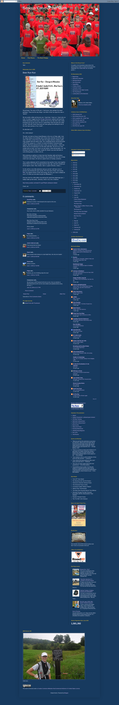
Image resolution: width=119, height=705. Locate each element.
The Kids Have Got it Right (80, 211)
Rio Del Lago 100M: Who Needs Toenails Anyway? (86, 602)
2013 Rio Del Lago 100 (78, 126)
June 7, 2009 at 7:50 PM (33, 265)
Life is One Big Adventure (78, 390)
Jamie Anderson (31, 243)
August (76, 193)
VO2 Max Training (77, 419)
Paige (28, 233)
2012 (74, 175)
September (77, 190)
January (76, 229)
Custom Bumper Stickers (77, 408)
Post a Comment (29, 290)
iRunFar (75, 257)
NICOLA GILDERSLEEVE (79, 284)
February (76, 227)
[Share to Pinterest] (50, 191)
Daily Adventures (77, 291)
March (76, 225)
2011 (74, 178)
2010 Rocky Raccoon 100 (79, 116)
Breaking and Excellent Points (81, 346)
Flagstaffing (75, 84)
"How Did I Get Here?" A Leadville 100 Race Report (87, 580)
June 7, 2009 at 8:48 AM (33, 256)
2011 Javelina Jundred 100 (79, 122)
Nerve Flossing (76, 611)
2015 (74, 169)
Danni (28, 261)
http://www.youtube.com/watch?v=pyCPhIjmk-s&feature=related (40, 183)
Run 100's (75, 432)
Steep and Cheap (77, 426)
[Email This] (43, 191)
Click (75, 218)
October (76, 188)
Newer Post (26, 294)
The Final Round (77, 91)
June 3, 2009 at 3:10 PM (33, 238)
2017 (74, 167)
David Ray (29, 199)
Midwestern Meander (78, 78)
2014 (74, 171)
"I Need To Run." (78, 201)
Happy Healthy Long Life (79, 277)
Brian (37, 139)
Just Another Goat (78, 377)
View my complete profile (84, 104)
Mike (24, 172)
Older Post (62, 294)
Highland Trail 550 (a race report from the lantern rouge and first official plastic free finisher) (82, 252)
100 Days (75, 366)
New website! (76, 384)
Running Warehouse (78, 428)
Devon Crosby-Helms (79, 383)
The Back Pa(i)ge (42, 58)
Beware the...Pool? (85, 569)
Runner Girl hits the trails (79, 340)
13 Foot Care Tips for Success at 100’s (82, 314)
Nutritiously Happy (78, 264)
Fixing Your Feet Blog (78, 313)
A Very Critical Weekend (80, 199)
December (77, 184)
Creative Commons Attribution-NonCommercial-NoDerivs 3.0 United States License (59, 688)
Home (23, 58)
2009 (74, 182)
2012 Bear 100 (76, 124)
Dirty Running (76, 302)
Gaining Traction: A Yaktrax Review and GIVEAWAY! (87, 591)
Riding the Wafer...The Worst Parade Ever (82, 303)
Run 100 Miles (77, 324)
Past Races (31, 58)
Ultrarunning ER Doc (78, 351)
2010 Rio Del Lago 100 (78, 120)
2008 (74, 232)
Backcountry (76, 425)
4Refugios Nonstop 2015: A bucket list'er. (82, 379)
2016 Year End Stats (77, 331)
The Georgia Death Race (78, 347)
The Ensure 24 (77, 209)
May (75, 221)
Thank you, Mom (77, 336)
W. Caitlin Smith (77, 335)
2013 (74, 173)
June (75, 197)
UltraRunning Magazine (79, 430)
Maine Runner (76, 308)
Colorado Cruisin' (77, 88)
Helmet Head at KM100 (80, 213)
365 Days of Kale (77, 371)
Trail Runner (76, 434)
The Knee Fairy (78, 203)
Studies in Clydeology (79, 357)
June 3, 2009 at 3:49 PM (33, 247)
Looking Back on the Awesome (80, 93)
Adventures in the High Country (80, 90)
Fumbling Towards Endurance (81, 318)
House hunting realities (78, 342)
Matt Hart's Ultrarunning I (79, 421)
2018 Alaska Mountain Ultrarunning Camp (82, 320)
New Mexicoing (76, 82)
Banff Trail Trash (77, 388)
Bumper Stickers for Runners (78, 403)
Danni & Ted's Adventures (80, 249)
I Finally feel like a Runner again (80, 395)
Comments (76, 155)
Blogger (66, 693)
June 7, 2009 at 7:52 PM (33, 275)
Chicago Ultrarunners (46, 119)
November (77, 186)
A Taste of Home (77, 86)
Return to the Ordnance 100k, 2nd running (82, 353)
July (75, 195)
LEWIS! (75, 297)
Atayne (74, 415)
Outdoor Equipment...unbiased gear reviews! (84, 417)
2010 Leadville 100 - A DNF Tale (81, 118)
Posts (74, 152)
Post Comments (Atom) (35, 296)
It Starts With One (83, 68)
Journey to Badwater (78, 271)
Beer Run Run (77, 216)
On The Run (76, 394)
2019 (74, 162)
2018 (74, 165)
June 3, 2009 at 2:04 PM (33, 203)
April (75, 223)
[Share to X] (47, 191)
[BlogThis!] (45, 191)
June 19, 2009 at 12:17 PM (33, 287)
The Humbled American (78, 325)
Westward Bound (77, 80)
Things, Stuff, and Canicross (79, 309)
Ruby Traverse (76, 298)
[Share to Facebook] (48, 191)
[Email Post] (40, 190)
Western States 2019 (78, 292)
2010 (74, 180)
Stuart (28, 252)
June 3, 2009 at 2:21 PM (33, 228)
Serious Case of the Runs (45, 8)
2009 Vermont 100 (77, 114)
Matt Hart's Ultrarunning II (79, 423)
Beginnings (75, 76)
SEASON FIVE (77, 329)
